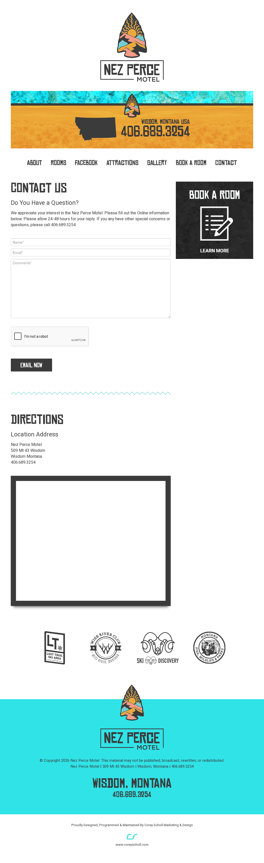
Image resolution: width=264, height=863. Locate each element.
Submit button (31, 365)
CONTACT (226, 163)
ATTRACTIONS (122, 163)
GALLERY (157, 163)
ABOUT (34, 163)
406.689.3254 (132, 795)
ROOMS (58, 163)
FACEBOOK (86, 163)
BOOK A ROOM (191, 163)
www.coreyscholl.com (132, 844)
